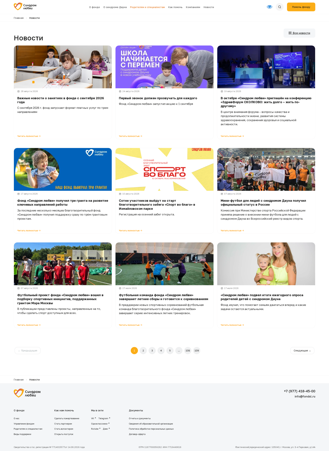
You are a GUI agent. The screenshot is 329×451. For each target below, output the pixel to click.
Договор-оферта (137, 434)
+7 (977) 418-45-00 (299, 391)
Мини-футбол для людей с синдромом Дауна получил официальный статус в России (263, 202)
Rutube (94, 429)
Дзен (105, 429)
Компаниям (193, 7)
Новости (209, 7)
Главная (19, 17)
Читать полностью (28, 136)
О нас (16, 418)
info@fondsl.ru (305, 396)
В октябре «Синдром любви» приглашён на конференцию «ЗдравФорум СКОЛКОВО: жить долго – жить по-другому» (266, 102)
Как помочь (175, 7)
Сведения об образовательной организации (151, 423)
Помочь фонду (301, 6)
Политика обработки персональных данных (151, 429)
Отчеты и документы (140, 418)
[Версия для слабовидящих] (271, 7)
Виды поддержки (22, 434)
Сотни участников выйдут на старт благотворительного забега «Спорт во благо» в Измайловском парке (157, 204)
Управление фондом (24, 423)
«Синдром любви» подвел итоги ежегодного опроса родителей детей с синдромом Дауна (262, 297)
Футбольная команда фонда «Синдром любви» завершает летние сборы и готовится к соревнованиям (163, 297)
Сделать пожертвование (66, 418)
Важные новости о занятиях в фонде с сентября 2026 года (60, 100)
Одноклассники (99, 423)
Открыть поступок (63, 434)
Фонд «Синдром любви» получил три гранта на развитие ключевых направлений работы (62, 202)
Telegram (103, 418)
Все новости (300, 33)
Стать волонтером (63, 429)
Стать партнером (63, 423)
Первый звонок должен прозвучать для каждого (158, 98)
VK (92, 418)
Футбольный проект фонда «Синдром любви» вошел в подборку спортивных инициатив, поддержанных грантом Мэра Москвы (60, 299)
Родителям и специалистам (147, 7)
